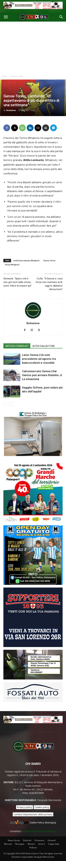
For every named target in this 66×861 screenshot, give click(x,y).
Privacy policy (24, 807)
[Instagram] (33, 330)
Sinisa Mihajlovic (12, 264)
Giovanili (52, 840)
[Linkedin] (30, 127)
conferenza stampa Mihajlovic (26, 260)
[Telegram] (53, 127)
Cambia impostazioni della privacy (33, 814)
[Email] (38, 127)
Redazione (11, 110)
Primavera (39, 840)
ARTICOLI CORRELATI (16, 346)
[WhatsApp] (22, 127)
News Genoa (14, 840)
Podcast (33, 847)
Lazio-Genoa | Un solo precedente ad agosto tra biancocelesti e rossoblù (39, 358)
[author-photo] (33, 318)
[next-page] (11, 404)
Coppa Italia (53, 843)
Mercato (8, 843)
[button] (5, 17)
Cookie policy (42, 807)
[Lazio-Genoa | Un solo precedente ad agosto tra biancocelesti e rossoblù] (11, 359)
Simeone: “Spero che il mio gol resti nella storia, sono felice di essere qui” (17, 282)
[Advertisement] (33, 47)
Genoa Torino (49, 260)
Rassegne (19, 843)
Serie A (41, 843)
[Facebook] (6, 127)
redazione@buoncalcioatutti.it (39, 831)
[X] (14, 127)
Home (4, 76)
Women (31, 843)
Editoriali (27, 840)
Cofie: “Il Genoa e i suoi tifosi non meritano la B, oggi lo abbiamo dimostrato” (49, 284)
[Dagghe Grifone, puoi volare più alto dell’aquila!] (11, 391)
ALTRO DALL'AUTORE (43, 346)
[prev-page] (5, 404)
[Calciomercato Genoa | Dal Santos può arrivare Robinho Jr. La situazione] (11, 375)
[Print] (45, 127)
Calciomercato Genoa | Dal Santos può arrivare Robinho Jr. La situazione (42, 375)
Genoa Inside (17, 76)
